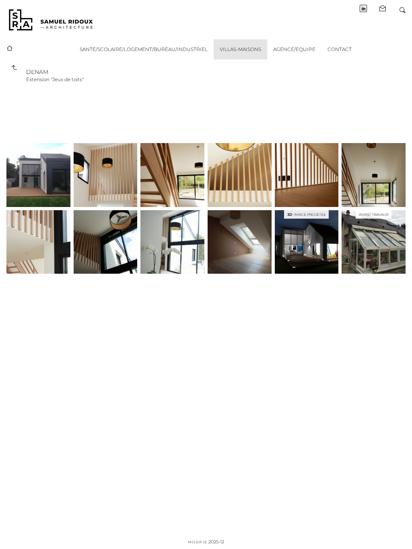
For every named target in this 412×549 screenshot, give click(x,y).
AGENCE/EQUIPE (294, 49)
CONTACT (340, 49)
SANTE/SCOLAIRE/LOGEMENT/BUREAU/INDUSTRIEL (144, 49)
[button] (12, 537)
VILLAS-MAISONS (240, 49)
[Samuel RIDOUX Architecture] (50, 19)
